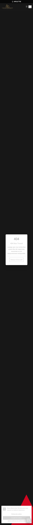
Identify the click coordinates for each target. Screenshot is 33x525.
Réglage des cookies (16, 514)
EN (30, 7)
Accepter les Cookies (16, 518)
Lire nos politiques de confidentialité (16, 520)
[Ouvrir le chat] (28, 520)
